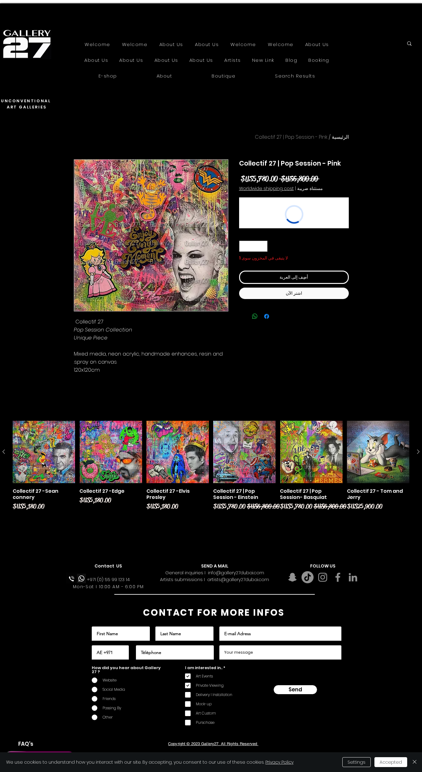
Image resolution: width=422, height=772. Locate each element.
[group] (211, 480)
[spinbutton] (253, 246)
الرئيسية (340, 137)
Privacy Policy (279, 762)
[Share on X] (243, 316)
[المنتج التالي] (3, 451)
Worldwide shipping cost (266, 188)
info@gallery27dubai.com (236, 573)
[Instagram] (323, 577)
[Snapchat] (292, 577)
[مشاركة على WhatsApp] (255, 316)
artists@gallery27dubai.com (238, 579)
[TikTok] (308, 577)
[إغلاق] (414, 762)
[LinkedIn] (353, 577)
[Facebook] (338, 577)
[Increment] (243, 246)
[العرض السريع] (378, 452)
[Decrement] (263, 246)
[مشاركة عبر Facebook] (266, 316)
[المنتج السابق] (418, 451)
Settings (356, 762)
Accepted (391, 762)
